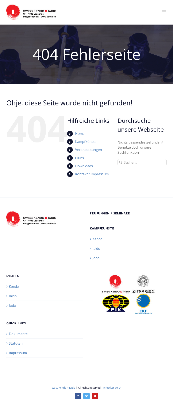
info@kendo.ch (112, 387)
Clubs (79, 158)
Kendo (97, 239)
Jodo (96, 258)
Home (80, 133)
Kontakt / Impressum (92, 174)
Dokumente (18, 333)
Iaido (96, 248)
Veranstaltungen (88, 149)
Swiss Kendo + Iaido (63, 387)
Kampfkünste (85, 141)
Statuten (16, 343)
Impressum (18, 353)
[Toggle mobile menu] (164, 12)
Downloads (84, 166)
